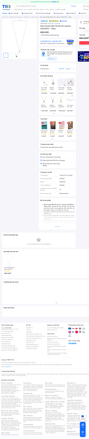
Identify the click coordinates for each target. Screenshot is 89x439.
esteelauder (12, 374)
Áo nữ (24, 385)
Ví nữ (39, 426)
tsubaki (24, 375)
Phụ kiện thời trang (50, 389)
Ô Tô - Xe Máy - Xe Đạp (74, 424)
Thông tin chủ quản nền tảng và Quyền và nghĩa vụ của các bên (57, 353)
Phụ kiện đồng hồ (52, 398)
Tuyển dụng (29, 332)
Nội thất (52, 415)
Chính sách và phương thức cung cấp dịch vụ (56, 347)
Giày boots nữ (29, 411)
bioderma (41, 374)
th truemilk (18, 374)
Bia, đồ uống (7, 403)
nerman (75, 374)
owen (28, 374)
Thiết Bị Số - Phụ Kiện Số (74, 400)
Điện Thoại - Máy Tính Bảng (9, 410)
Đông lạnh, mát (12, 400)
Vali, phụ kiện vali (60, 386)
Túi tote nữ (32, 428)
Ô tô (75, 427)
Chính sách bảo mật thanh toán (34, 334)
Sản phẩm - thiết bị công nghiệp (77, 394)
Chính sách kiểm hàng (6, 339)
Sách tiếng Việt (70, 433)
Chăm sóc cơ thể (9, 423)
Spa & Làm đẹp (77, 416)
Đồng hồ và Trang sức (51, 395)
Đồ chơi (17, 385)
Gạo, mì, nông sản (9, 402)
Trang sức (47, 397)
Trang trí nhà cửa (49, 412)
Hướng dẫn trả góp (6, 343)
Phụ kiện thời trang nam (54, 391)
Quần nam (32, 395)
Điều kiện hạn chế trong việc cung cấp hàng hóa (56, 339)
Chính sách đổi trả (5, 341)
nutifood (66, 374)
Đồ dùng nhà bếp (5, 434)
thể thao (51, 9)
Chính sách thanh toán (52, 342)
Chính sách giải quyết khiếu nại (34, 338)
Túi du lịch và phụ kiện (53, 385)
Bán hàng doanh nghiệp (32, 346)
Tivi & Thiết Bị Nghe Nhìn (76, 395)
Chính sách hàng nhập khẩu (8, 345)
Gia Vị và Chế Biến (52, 428)
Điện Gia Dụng (5, 433)
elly (45, 374)
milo (48, 374)
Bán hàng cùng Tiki (52, 330)
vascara (3, 374)
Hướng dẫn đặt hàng (6, 335)
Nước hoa (7, 428)
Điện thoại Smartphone (7, 412)
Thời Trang (80, 385)
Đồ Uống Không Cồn (54, 431)
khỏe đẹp (36, 9)
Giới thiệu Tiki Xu (30, 342)
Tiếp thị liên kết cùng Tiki (32, 344)
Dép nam (31, 419)
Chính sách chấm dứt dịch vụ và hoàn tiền (56, 350)
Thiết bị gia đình (15, 434)
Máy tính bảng (8, 415)
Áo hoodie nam (30, 398)
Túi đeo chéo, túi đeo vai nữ (30, 426)
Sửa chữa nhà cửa (52, 414)
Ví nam (25, 432)
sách (47, 9)
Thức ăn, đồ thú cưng (9, 406)
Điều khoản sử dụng (31, 340)
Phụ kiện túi (39, 428)
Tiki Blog (28, 330)
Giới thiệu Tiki (29, 327)
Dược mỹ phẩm (15, 430)
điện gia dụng (18, 9)
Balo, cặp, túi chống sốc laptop (55, 385)
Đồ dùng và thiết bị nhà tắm (55, 416)
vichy (17, 375)
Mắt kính (59, 391)
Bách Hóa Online (50, 424)
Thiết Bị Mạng (53, 406)
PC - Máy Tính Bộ (52, 407)
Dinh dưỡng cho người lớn (10, 390)
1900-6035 (8, 327)
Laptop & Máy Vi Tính (78, 393)
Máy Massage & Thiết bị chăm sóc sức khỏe (11, 423)
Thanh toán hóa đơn (72, 415)
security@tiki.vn (14, 350)
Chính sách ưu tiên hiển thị (53, 344)
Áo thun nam (26, 395)
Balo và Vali (48, 383)
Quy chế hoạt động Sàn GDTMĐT (55, 327)
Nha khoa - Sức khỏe (76, 419)
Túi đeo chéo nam (32, 432)
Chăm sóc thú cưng (50, 425)
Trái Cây (3, 398)
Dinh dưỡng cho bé (9, 389)
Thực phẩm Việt (14, 399)
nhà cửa (42, 9)
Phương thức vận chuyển (7, 337)
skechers (52, 374)
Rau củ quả (7, 399)
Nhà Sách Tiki (71, 431)
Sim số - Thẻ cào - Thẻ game (79, 421)
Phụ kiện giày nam (30, 420)
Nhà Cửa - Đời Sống (51, 410)
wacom (79, 374)
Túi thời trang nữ (28, 424)
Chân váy (33, 387)
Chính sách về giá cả (52, 336)
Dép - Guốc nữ (34, 408)
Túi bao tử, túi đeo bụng (37, 434)
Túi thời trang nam (28, 431)
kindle (70, 374)
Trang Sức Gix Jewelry (54, 23)
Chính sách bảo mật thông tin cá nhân (35, 336)
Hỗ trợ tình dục (13, 428)
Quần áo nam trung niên (32, 402)
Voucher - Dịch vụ (72, 413)
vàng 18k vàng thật (60, 9)
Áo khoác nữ (35, 386)
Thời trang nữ (27, 383)
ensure (32, 374)
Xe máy (72, 427)
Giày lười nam (26, 417)
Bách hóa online (74, 391)
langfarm (9, 375)
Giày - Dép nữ (27, 406)
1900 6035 (8, 366)
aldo (57, 374)
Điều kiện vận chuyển (31, 348)
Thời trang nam (27, 393)
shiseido (3, 375)
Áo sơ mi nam (33, 396)
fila (20, 375)
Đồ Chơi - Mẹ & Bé (6, 383)
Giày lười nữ (36, 411)
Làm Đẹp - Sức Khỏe (7, 418)
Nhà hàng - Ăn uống (75, 418)
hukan (13, 375)
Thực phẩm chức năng (9, 421)
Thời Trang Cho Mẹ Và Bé (7, 385)
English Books (75, 434)
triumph (61, 374)
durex (36, 374)
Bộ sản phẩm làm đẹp (10, 429)
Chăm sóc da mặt (5, 420)
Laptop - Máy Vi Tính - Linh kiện (55, 401)
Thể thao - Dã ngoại (74, 387)
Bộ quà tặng (52, 432)
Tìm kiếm (73, 6)
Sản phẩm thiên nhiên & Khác (10, 425)
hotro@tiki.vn (14, 348)
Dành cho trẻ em (9, 405)
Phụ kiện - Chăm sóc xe (73, 425)
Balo (46, 385)
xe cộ (25, 9)
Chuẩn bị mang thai (9, 393)
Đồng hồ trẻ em (61, 398)
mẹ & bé (30, 9)
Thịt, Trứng (9, 398)
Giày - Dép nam (28, 415)
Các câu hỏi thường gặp (7, 331)
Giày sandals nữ (32, 409)
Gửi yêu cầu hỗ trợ (5, 333)
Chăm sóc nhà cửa (10, 407)
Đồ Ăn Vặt (50, 430)
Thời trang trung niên (31, 390)
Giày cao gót (26, 408)
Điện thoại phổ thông (9, 414)
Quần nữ (34, 385)
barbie (24, 374)
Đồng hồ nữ (54, 397)
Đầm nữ (29, 385)
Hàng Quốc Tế (71, 383)
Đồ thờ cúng (51, 419)
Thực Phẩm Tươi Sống (7, 396)
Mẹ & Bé (76, 390)
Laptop (59, 407)
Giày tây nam (34, 417)
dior (7, 374)
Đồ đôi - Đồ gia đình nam (34, 399)
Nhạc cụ (57, 419)
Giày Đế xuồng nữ (33, 412)
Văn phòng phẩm (79, 433)
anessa (84, 374)
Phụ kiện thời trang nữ (50, 391)
